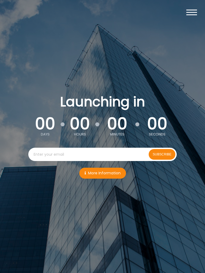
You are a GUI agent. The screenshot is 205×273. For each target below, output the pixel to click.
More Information (104, 173)
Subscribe (162, 154)
